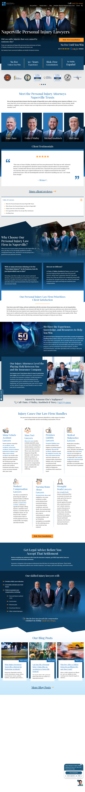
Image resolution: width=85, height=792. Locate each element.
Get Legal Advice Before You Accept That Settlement (20, 210)
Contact (78, 5)
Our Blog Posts (10, 213)
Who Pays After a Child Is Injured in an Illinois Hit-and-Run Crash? (69, 666)
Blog (50, 5)
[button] (82, 6)
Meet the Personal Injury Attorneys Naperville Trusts (20, 203)
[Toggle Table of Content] (80, 200)
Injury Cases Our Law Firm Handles (15, 208)
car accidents (6, 445)
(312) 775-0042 (77, 3)
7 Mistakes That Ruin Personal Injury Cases (64, 5)
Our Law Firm (33, 5)
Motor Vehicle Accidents (9, 658)
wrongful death (64, 492)
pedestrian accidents (9, 451)
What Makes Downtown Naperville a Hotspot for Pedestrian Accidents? (13, 666)
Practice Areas (43, 5)
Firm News (33, 658)
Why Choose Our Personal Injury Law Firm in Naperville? (21, 206)
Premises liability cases (52, 443)
